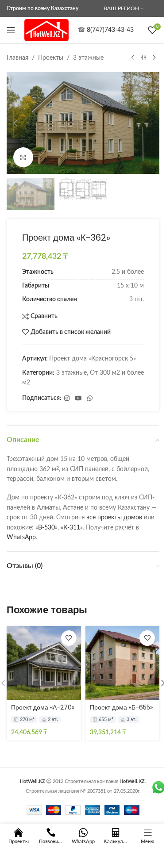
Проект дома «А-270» (42, 707)
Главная (17, 58)
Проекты (50, 58)
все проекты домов (114, 517)
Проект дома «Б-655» (121, 707)
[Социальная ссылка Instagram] (67, 398)
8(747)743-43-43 (110, 30)
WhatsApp (21, 537)
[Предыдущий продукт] (132, 58)
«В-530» (46, 528)
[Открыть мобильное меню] (11, 30)
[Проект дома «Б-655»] (122, 663)
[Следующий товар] (154, 58)
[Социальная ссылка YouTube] (78, 398)
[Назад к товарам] (143, 58)
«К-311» (72, 528)
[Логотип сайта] (46, 30)
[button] (15, 123)
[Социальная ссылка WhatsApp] (90, 398)
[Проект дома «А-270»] (44, 663)
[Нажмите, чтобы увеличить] (23, 157)
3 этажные (88, 58)
